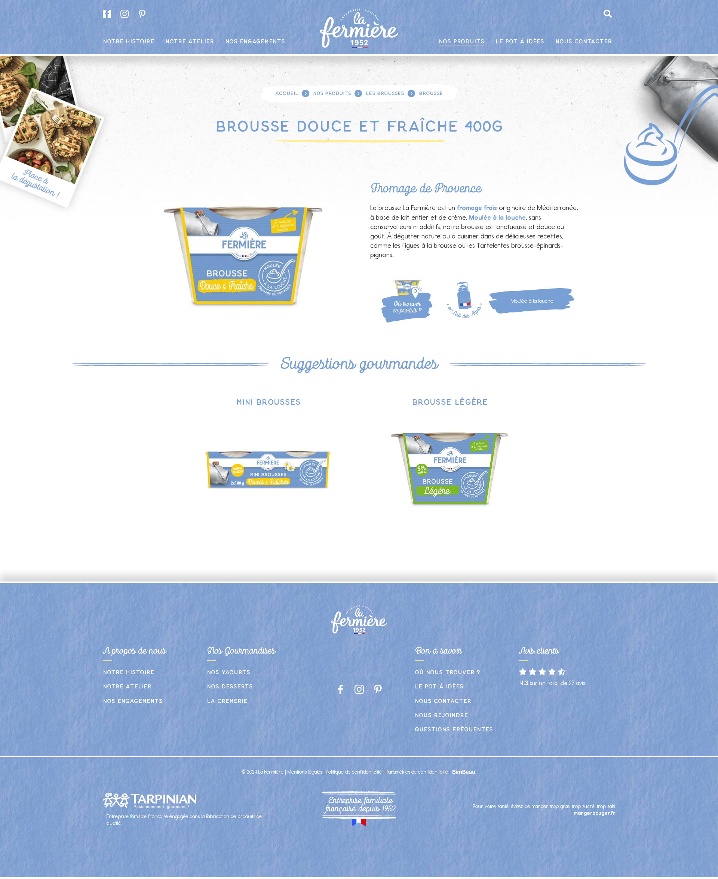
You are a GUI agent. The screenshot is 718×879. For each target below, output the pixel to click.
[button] (607, 13)
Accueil (286, 93)
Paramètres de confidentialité (417, 772)
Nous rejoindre (441, 715)
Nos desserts (230, 687)
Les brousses (385, 93)
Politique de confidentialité (354, 772)
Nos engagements (133, 701)
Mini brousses (268, 402)
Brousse (431, 93)
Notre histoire (128, 672)
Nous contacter (443, 701)
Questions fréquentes (454, 730)
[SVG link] (416, 293)
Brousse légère (450, 402)
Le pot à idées (439, 687)
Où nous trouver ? (447, 672)
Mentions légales (305, 772)
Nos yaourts (228, 672)
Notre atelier (127, 687)
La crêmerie (227, 701)
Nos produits (332, 93)
